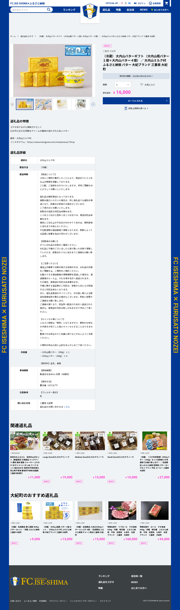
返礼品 (106, 9)
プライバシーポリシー (58, 601)
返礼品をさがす (27, 36)
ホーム (13, 36)
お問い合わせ (15, 601)
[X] (126, 3)
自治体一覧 (136, 576)
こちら (67, 406)
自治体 (130, 9)
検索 (49, 9)
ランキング (69, 9)
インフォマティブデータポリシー (83, 601)
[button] (93, 104)
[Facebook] (129, 3)
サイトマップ (105, 601)
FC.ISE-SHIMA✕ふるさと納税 (27, 3)
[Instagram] (122, 3)
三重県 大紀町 (109, 51)
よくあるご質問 (30, 601)
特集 (118, 9)
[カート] (166, 3)
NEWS (144, 9)
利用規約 (43, 601)
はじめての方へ (139, 588)
